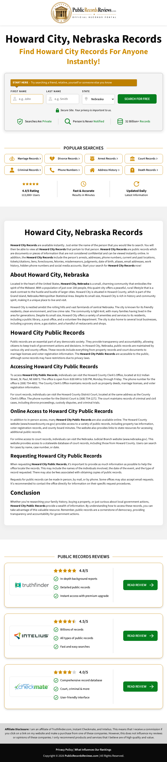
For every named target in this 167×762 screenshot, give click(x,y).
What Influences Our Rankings (93, 750)
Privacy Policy (64, 750)
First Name (19, 91)
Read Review (136, 585)
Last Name (53, 91)
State (86, 91)
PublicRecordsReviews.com (81, 756)
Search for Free (137, 99)
